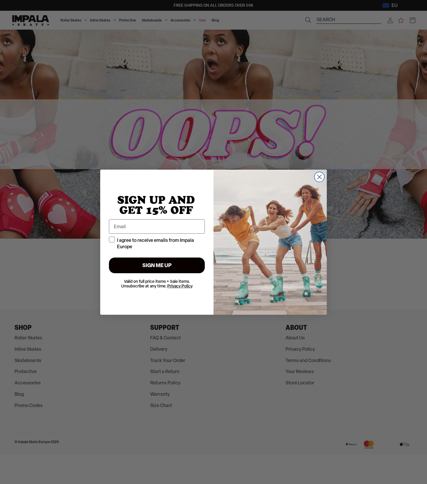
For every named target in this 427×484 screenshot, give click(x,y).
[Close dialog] (319, 177)
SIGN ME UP (157, 265)
